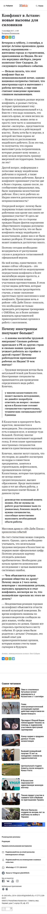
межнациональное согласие (18, 653)
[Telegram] (13, 37)
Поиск (40, 6)
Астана (5, 653)
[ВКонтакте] (3, 37)
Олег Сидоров (35, 653)
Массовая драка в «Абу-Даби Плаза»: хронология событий (23, 530)
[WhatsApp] (10, 37)
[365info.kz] (23, 5)
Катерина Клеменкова (10, 33)
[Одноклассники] (6, 37)
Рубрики (9, 6)
